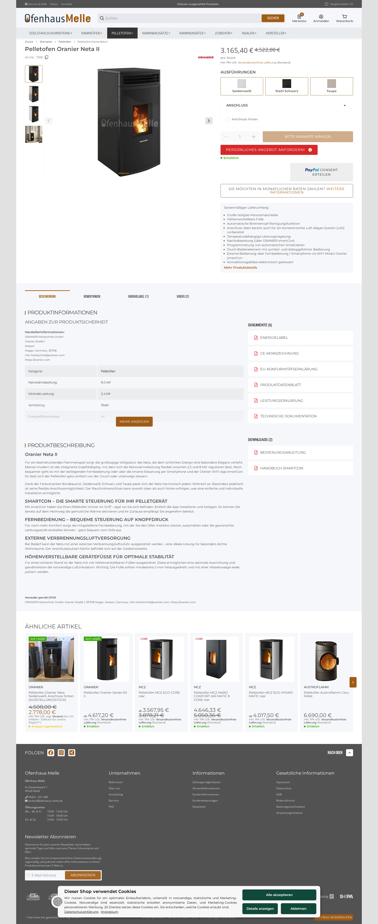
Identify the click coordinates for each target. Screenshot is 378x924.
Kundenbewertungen (205, 800)
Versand (57, 716)
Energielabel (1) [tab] (138, 296)
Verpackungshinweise (289, 813)
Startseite (46, 41)
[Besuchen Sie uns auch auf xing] (71, 752)
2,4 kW (105, 394)
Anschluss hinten (245, 119)
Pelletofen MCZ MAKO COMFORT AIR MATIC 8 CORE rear (212, 696)
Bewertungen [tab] (92, 296)
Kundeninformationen (205, 794)
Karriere (114, 800)
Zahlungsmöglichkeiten (206, 782)
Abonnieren (82, 875)
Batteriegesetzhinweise (290, 806)
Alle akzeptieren (279, 895)
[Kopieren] (46, 57)
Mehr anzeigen (134, 422)
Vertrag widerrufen (333, 917)
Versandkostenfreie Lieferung (257, 62)
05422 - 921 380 (38, 797)
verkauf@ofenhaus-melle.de (45, 801)
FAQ (111, 806)
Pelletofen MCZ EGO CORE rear (159, 694)
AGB (279, 794)
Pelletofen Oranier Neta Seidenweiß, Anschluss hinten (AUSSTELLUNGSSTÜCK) (51, 696)
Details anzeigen (260, 908)
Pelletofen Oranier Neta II (93, 41)
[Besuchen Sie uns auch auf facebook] (50, 752)
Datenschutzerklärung (87, 858)
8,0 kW (106, 382)
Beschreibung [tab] (47, 296)
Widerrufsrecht (285, 800)
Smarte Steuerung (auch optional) (125, 428)
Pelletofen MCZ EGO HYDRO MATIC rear (271, 694)
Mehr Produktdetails (240, 268)
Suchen (273, 18)
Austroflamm (316, 687)
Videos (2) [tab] (183, 296)
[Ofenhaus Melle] (58, 18)
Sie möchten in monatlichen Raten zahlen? (287, 190)
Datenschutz (284, 788)
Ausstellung (116, 794)
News (54, 4)
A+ (103, 416)
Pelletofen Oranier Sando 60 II (105, 694)
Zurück (29, 41)
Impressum (283, 782)
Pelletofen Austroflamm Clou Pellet (326, 694)
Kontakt (66, 4)
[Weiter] (208, 120)
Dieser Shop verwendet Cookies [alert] (100, 891)
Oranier (36, 687)
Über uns (114, 788)
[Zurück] (48, 120)
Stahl (104, 405)
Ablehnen (298, 908)
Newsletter (199, 806)
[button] (276, 33)
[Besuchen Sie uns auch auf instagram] (61, 752)
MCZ (142, 687)
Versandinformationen (206, 788)
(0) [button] (341, 4)
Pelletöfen (65, 41)
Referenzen (116, 782)
